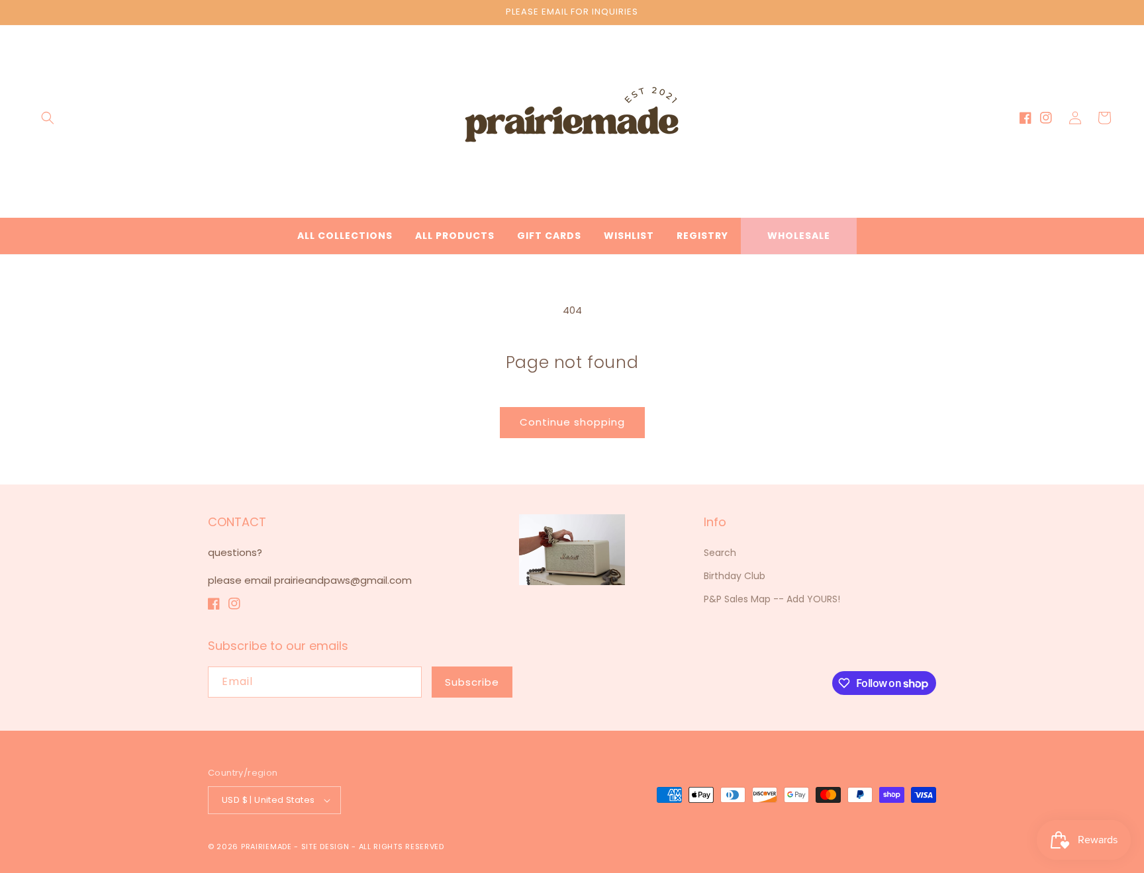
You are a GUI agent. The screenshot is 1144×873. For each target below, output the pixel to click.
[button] (47, 117)
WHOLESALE (798, 235)
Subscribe (472, 682)
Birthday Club (734, 575)
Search (720, 552)
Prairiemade (266, 846)
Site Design (325, 846)
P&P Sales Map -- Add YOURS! (772, 599)
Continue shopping (572, 422)
